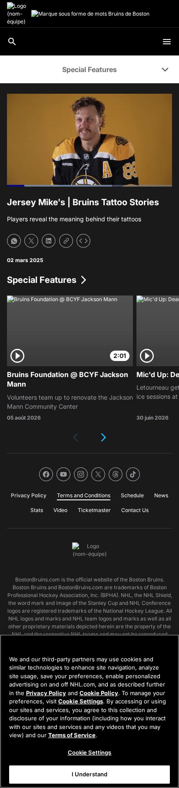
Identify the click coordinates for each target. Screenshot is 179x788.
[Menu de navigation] (167, 41)
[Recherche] (12, 41)
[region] (89, 711)
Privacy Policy (46, 693)
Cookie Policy (99, 693)
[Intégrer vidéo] (83, 241)
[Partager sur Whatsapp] (14, 241)
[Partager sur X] (31, 241)
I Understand (90, 774)
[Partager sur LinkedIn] (49, 241)
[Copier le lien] (66, 241)
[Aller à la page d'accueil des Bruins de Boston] (17, 14)
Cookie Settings (80, 701)
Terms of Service (72, 735)
